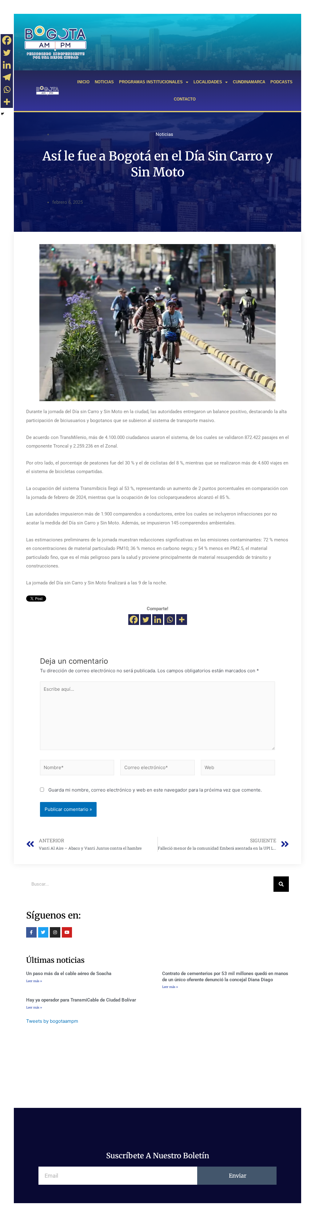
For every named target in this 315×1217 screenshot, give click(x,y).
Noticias (164, 134)
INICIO (83, 82)
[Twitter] (145, 619)
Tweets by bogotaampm (52, 1021)
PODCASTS (281, 82)
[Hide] (2, 113)
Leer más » (34, 981)
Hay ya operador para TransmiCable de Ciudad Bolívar (81, 1000)
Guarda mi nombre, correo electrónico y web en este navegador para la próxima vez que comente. (155, 790)
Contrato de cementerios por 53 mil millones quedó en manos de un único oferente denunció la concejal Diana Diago (225, 976)
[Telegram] (7, 77)
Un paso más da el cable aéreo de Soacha (68, 973)
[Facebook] (133, 619)
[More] (181, 619)
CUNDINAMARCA (249, 82)
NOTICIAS (104, 82)
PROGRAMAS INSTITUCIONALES (151, 82)
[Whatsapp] (169, 619)
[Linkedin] (157, 619)
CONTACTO (185, 99)
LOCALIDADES (207, 82)
